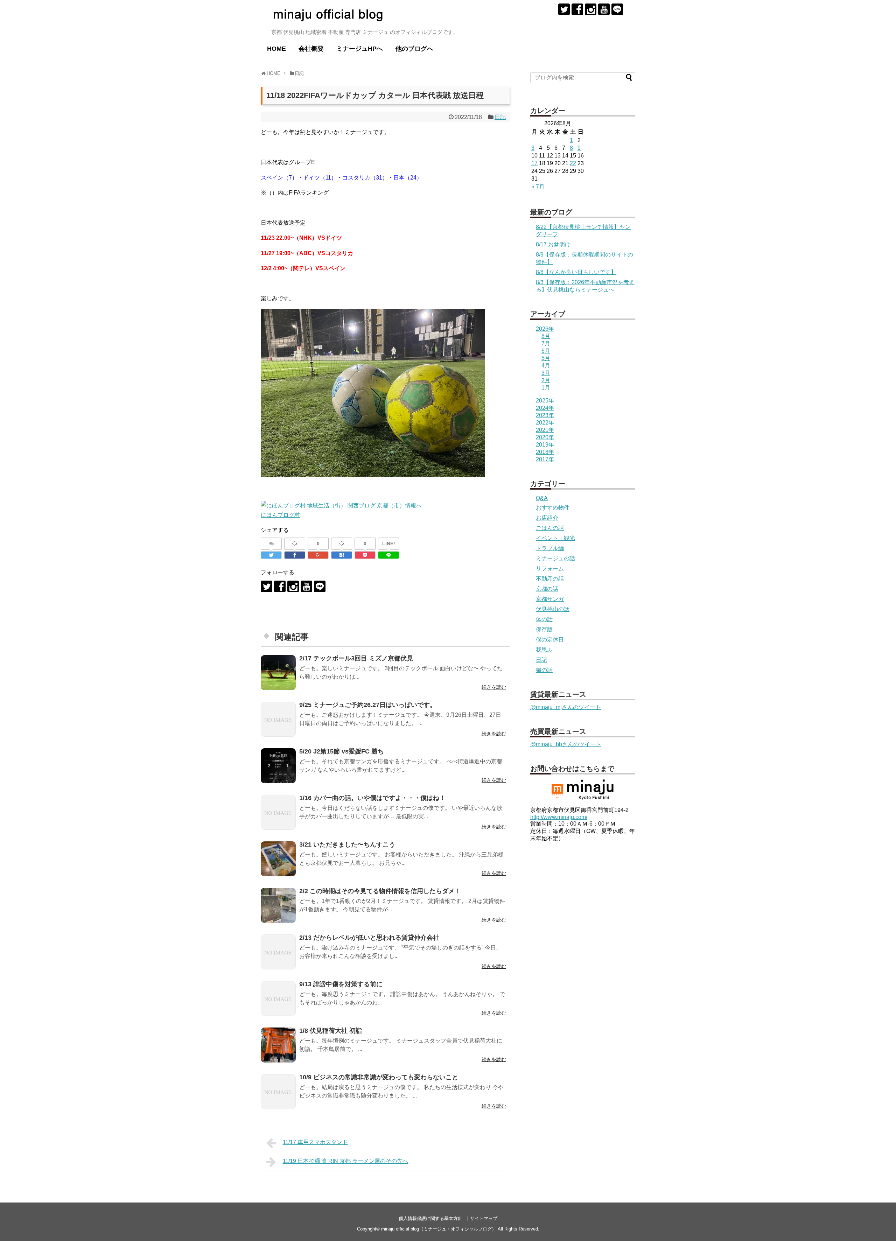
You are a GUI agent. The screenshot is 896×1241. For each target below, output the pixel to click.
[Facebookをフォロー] (577, 9)
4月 (545, 366)
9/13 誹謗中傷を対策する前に (341, 984)
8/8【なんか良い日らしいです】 (576, 272)
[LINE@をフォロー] (617, 9)
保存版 (544, 629)
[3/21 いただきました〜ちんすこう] (278, 858)
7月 (545, 343)
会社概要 (311, 48)
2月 (545, 380)
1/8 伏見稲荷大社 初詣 (330, 1030)
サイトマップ (483, 1218)
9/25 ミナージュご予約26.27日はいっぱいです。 (367, 704)
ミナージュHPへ (359, 48)
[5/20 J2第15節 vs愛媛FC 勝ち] (278, 765)
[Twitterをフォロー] (564, 9)
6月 (545, 351)
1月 (545, 388)
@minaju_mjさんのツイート (565, 707)
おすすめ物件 (552, 508)
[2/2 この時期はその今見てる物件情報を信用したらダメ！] (278, 905)
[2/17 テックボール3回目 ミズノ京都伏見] (278, 672)
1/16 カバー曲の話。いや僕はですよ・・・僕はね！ (372, 797)
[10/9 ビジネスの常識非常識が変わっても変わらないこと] (278, 1091)
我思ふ (544, 650)
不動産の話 (550, 579)
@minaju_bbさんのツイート (565, 744)
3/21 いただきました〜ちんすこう (347, 844)
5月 (545, 358)
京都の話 (547, 589)
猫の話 (544, 670)
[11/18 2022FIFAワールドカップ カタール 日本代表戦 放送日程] (341, 555)
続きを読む (494, 687)
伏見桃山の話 (552, 609)
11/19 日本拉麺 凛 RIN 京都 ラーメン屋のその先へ (345, 1161)
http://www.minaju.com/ (558, 817)
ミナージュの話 (555, 558)
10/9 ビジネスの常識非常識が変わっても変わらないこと (378, 1077)
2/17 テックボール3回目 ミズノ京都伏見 (356, 658)
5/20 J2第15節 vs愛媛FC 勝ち (341, 751)
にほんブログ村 (280, 515)
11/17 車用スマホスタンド (315, 1142)
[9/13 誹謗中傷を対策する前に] (278, 998)
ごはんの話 (550, 528)
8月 (545, 336)
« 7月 (538, 187)
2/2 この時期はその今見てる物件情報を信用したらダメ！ (380, 891)
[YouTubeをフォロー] (604, 9)
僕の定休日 (550, 640)
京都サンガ (550, 599)
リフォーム (550, 569)
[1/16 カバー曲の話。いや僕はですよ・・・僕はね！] (278, 812)
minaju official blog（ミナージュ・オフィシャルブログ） (438, 1229)
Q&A (542, 498)
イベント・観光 (555, 538)
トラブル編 (550, 548)
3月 (545, 373)
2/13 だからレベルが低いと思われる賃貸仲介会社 (369, 937)
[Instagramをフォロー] (590, 9)
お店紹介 (547, 518)
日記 (500, 117)
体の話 (544, 619)
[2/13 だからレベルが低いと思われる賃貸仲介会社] (278, 951)
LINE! (388, 543)
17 (534, 163)
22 (573, 163)
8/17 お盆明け (553, 244)
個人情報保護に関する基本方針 (430, 1218)
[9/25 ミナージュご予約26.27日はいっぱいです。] (278, 719)
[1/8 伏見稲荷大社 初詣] (278, 1045)
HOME (276, 48)
